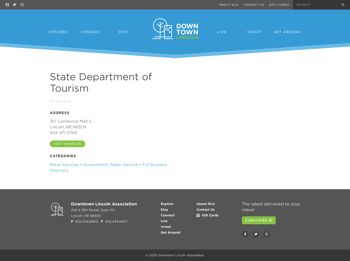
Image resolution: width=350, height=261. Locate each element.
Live (221, 32)
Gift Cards (279, 4)
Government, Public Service (110, 164)
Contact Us (253, 4)
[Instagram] (22, 5)
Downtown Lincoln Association (181, 255)
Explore (58, 32)
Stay (124, 32)
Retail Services (64, 164)
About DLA (228, 4)
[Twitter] (14, 5)
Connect (91, 32)
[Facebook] (7, 5)
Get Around (287, 32)
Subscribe (257, 220)
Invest (254, 32)
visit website (67, 144)
